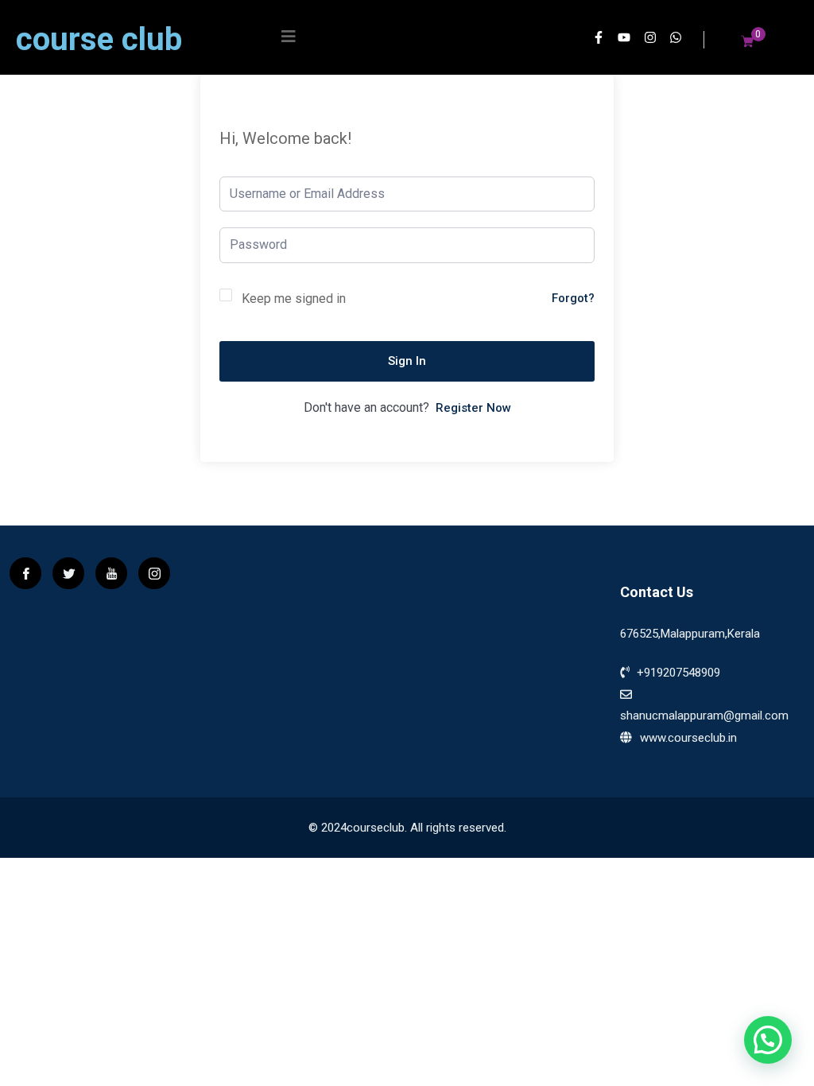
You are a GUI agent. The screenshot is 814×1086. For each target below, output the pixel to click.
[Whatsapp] (678, 39)
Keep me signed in (294, 298)
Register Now (473, 408)
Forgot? (573, 298)
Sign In (407, 361)
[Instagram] (652, 39)
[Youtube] (626, 39)
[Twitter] (68, 573)
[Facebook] (25, 573)
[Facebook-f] (601, 39)
